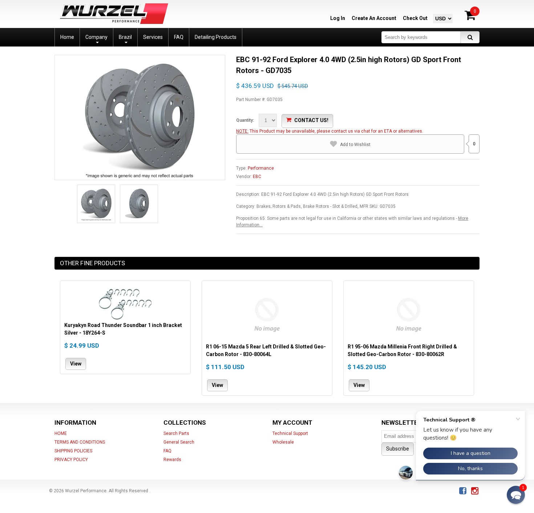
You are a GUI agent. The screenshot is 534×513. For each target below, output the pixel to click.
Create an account (374, 18)
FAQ (167, 450)
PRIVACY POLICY (71, 459)
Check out (415, 18)
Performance (261, 168)
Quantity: (245, 120)
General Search (178, 442)
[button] (516, 495)
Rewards (172, 459)
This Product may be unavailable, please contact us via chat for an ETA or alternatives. (336, 131)
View (75, 364)
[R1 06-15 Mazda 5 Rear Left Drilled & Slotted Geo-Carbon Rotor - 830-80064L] (267, 314)
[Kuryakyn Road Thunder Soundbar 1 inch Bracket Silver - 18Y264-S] (125, 303)
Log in (337, 18)
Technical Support (290, 433)
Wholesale (283, 442)
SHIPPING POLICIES (73, 450)
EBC (257, 176)
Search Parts (176, 433)
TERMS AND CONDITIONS (79, 442)
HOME (60, 433)
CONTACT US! (311, 120)
